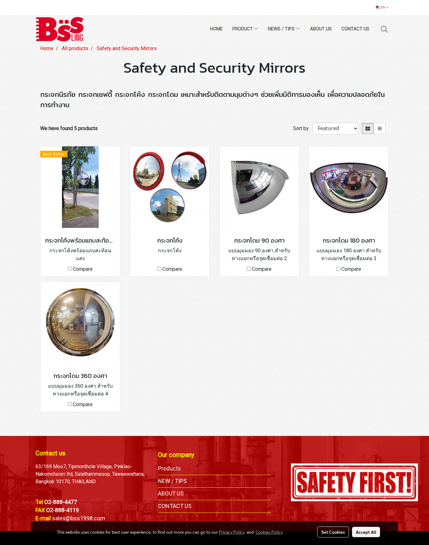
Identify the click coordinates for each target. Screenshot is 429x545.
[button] (384, 29)
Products (169, 468)
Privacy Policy (232, 532)
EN (383, 7)
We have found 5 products (69, 128)
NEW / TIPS (172, 481)
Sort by (302, 128)
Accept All (366, 532)
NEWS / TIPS (282, 29)
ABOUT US (321, 29)
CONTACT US (355, 29)
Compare (83, 269)
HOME (216, 29)
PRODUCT (243, 29)
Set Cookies (333, 532)
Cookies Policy (269, 532)
